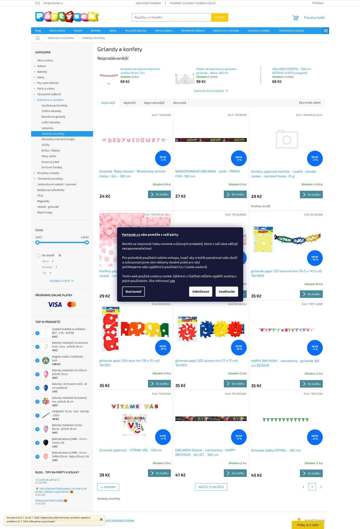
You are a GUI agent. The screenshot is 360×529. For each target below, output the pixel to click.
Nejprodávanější (154, 103)
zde (172, 281)
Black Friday (45, 213)
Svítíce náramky (52, 111)
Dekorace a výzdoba (50, 100)
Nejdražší (130, 103)
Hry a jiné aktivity (48, 83)
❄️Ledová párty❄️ (47, 479)
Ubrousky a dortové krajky (58, 139)
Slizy (40, 195)
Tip (46, 273)
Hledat (220, 17)
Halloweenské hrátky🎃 (51, 500)
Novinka (49, 267)
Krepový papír (50, 162)
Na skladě (51, 255)
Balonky (42, 72)
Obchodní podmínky (148, 3)
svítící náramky (51, 122)
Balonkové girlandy (54, 117)
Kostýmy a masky (48, 173)
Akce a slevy (45, 60)
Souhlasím (227, 291)
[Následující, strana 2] (312, 487)
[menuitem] (38, 30)
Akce (47, 261)
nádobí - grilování (48, 207)
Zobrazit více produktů (209, 90)
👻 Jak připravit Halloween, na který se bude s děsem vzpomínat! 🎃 (61, 490)
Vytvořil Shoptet (315, 520)
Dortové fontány (52, 167)
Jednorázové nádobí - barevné (56, 184)
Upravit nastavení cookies (118, 520)
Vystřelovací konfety (55, 106)
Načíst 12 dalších (211, 487)
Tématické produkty (50, 179)
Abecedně (179, 103)
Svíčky (46, 145)
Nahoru (110, 487)
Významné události (49, 94)
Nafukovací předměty (51, 190)
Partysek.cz (131, 234)
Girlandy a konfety (53, 134)
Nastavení (133, 291)
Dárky (41, 77)
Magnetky (43, 201)
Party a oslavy (46, 89)
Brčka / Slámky (51, 151)
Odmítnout (200, 291)
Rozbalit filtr (60, 281)
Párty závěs (49, 156)
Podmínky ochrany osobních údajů (193, 3)
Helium (41, 66)
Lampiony (48, 128)
